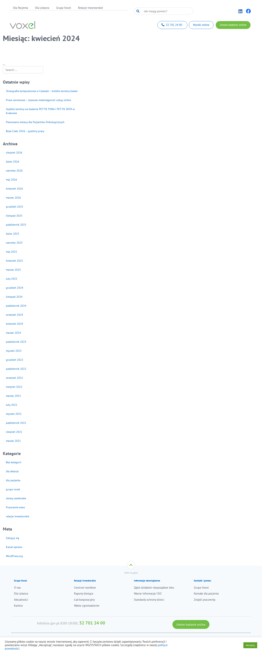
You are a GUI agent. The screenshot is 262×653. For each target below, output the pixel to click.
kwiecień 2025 (14, 260)
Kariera (18, 605)
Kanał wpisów (14, 547)
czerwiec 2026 (14, 170)
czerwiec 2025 (14, 242)
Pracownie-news (15, 507)
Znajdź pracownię (204, 599)
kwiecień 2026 (14, 188)
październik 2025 (16, 224)
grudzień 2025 (14, 206)
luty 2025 (11, 278)
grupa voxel (13, 489)
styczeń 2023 (13, 350)
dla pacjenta (13, 480)
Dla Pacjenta (20, 8)
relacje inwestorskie (17, 516)
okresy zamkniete (16, 498)
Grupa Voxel (63, 8)
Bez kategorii (13, 462)
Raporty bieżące (83, 593)
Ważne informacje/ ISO (147, 593)
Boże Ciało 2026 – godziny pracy (25, 131)
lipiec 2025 (12, 233)
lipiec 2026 (12, 161)
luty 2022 (11, 405)
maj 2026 (11, 179)
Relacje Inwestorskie (90, 8)
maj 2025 (11, 251)
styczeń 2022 (13, 414)
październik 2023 (16, 341)
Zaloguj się (12, 538)
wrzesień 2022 (14, 377)
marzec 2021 (13, 441)
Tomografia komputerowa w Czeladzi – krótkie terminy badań (42, 91)
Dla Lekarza (42, 8)
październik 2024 (16, 305)
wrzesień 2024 (14, 314)
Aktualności (21, 599)
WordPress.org (14, 556)
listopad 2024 (14, 296)
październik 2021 (16, 423)
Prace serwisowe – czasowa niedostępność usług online (38, 100)
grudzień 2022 (14, 359)
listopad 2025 (14, 215)
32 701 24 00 (92, 623)
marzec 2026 (13, 197)
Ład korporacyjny (84, 599)
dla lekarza (12, 471)
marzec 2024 (13, 332)
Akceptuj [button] (250, 645)
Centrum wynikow (85, 587)
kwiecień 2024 (14, 323)
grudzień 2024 (14, 287)
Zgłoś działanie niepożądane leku (154, 587)
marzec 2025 (13, 269)
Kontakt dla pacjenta (206, 593)
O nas (17, 587)
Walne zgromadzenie (86, 605)
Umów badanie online (190, 624)
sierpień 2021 (14, 432)
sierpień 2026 (14, 152)
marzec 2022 (13, 396)
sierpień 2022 (14, 387)
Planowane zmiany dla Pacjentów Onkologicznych (35, 122)
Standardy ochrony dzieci (149, 599)
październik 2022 (16, 368)
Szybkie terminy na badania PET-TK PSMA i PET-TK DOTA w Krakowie (40, 111)
